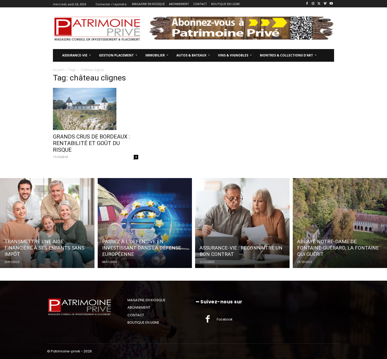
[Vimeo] (325, 4)
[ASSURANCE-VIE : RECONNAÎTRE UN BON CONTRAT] (242, 223)
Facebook (224, 319)
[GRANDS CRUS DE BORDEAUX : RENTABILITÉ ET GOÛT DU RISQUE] (95, 109)
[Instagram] (313, 4)
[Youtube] (331, 4)
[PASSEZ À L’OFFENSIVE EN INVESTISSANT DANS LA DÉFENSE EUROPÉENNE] (145, 223)
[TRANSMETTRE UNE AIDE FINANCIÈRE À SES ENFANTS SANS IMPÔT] (47, 223)
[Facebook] (307, 4)
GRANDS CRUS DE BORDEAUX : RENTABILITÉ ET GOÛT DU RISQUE (91, 143)
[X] (319, 4)
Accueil (58, 70)
